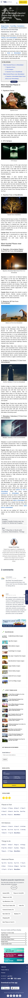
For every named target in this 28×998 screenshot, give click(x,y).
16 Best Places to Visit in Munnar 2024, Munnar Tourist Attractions (17, 826)
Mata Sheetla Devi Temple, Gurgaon (16, 660)
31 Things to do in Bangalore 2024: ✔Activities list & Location (11, 851)
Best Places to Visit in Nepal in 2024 (23, 811)
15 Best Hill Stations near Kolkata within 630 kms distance (4, 833)
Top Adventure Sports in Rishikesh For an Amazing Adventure (17, 848)
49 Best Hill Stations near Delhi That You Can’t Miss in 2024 (4, 826)
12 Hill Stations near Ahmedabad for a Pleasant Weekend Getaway (23, 829)
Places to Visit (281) (18, 893)
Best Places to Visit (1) (8, 922)
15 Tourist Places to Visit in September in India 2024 (4, 808)
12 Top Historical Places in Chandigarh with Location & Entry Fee (4, 869)
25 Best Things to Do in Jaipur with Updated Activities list (11, 848)
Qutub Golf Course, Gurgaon (14, 675)
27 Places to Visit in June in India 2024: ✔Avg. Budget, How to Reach (11, 808)
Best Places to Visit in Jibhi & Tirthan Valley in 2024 (17, 811)
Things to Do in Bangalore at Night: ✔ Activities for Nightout (23, 848)
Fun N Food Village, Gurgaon (14, 680)
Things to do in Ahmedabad (9, 37)
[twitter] (6, 798)
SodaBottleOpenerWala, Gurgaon (15, 636)
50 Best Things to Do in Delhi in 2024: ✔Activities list (4, 844)
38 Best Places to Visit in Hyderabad (17, 808)
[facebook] (3, 798)
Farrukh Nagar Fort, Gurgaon (14, 650)
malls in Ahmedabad (19, 500)
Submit (5, 759)
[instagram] (17, 996)
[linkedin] (9, 798)
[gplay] (5, 988)
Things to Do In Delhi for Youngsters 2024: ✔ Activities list (4, 851)
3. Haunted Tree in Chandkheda (13, 71)
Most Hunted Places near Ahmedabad (14, 74)
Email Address (6, 752)
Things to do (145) (7, 897)
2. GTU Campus (9, 69)
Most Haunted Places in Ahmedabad (13, 65)
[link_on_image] (5, 637)
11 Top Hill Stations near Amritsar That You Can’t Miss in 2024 (11, 833)
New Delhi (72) (6, 913)
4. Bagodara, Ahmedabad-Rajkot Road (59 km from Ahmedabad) (15, 77)
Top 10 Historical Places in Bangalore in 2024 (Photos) (4, 863)
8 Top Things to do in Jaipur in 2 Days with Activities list (4, 848)
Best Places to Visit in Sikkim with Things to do (4, 814)
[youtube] (20, 996)
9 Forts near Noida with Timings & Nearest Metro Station (11, 866)
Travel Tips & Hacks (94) (9, 905)
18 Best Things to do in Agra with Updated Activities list (11, 844)
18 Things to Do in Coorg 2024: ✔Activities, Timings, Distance (23, 844)
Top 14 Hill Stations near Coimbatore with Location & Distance (11, 829)
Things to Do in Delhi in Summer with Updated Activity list (17, 844)
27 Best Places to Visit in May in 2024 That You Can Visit (23, 808)
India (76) (21, 905)
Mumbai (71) (17, 913)
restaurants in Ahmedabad (10, 493)
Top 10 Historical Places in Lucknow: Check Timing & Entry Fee (17, 863)
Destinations (20, 26)
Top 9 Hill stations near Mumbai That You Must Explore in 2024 (4, 829)
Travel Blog (13, 26)
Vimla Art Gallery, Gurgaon (14, 670)
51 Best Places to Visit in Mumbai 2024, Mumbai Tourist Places (4, 811)
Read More (14, 81)
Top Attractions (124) (8, 901)
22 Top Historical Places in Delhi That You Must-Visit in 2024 (11, 869)
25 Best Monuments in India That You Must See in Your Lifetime (4, 866)
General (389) (6, 893)
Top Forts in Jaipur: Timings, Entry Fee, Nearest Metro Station (11, 863)
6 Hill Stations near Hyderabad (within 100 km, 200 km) (23, 826)
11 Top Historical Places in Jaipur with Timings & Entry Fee (23, 863)
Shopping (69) (6, 918)
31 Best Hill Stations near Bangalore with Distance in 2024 (11, 826)
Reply (25, 577)
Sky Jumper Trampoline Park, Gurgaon (17, 655)
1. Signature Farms (10, 67)
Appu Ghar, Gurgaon (12, 641)
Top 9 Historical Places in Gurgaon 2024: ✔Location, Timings (23, 866)
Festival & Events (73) (8, 909)
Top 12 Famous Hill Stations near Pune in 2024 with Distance (17, 829)
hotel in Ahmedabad (14, 53)
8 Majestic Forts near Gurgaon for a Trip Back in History (17, 866)
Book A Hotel (23, 2)
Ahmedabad (4, 28)
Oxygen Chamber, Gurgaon (14, 665)
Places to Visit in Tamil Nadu (11, 814)
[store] (15, 988)
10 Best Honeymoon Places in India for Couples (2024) (11, 811)
